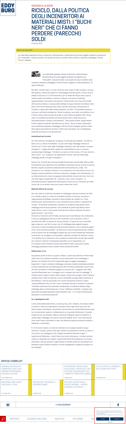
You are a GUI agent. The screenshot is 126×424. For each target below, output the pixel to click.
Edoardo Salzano (37, 418)
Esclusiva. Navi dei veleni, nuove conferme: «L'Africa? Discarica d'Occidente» (76, 384)
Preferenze (116, 419)
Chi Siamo (78, 418)
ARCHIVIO (14, 418)
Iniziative (60, 418)
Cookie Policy (110, 421)
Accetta (103, 419)
